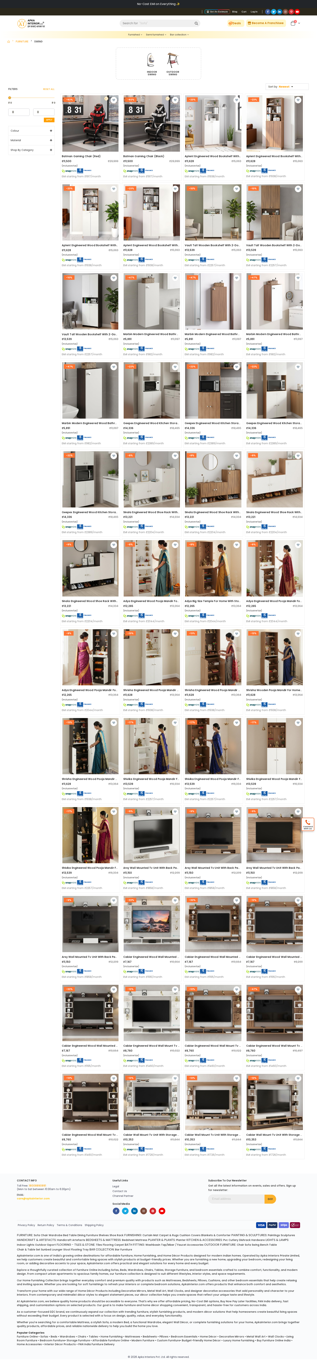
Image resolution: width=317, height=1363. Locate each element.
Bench (264, 1245)
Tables (93, 1336)
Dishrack (245, 1240)
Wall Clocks (276, 1336)
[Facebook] (268, 12)
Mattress (141, 1240)
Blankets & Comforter (216, 1235)
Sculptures (288, 1235)
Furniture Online (27, 1336)
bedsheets (189, 1280)
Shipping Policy (94, 1225)
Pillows (163, 1336)
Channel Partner (122, 1196)
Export (51, 1245)
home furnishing (145, 1255)
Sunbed (46, 1249)
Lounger (57, 1249)
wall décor (181, 1322)
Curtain (147, 1235)
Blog (234, 11)
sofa (105, 1322)
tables (158, 1270)
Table (73, 1235)
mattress (83, 1322)
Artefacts (78, 1240)
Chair (44, 1235)
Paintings (274, 1235)
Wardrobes (67, 1336)
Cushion (184, 1235)
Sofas (44, 1336)
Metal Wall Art (256, 1336)
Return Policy (46, 1225)
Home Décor (208, 1336)
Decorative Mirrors (231, 1336)
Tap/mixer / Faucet (173, 1245)
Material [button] (16, 140)
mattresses (173, 1280)
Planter (181, 1240)
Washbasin (152, 1245)
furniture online (86, 1270)
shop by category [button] (22, 150)
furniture (127, 1255)
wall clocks (175, 1291)
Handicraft (64, 1240)
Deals (237, 23)
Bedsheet (128, 1240)
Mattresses (132, 1336)
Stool (66, 1249)
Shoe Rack (116, 1235)
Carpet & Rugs (169, 1235)
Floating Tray (80, 1249)
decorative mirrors (133, 1291)
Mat (155, 1235)
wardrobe (154, 1322)
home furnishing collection (41, 1280)
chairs (148, 1270)
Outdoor (41, 1245)
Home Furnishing (112, 1336)
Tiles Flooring (105, 1245)
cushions (214, 1280)
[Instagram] (285, 12)
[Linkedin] (279, 12)
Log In (254, 11)
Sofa (37, 1235)
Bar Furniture (123, 1249)
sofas (115, 1270)
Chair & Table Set (28, 1249)
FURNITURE (22, 41)
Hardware (258, 1240)
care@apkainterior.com (33, 1198)
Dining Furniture (87, 1235)
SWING (38, 41)
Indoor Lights (25, 1245)
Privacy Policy (26, 1225)
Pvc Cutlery (230, 1240)
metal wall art (156, 1291)
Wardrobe (55, 1235)
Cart (244, 11)
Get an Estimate (218, 11)
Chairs (82, 1336)
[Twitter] (273, 12)
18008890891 (37, 1185)
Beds (54, 1336)
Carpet (119, 1245)
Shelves (104, 1235)
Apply (49, 119)
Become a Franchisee (267, 23)
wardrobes (135, 1270)
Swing (255, 1245)
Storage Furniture (78, 1340)
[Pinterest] (291, 12)
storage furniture (176, 1270)
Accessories (195, 1245)
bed (126, 1322)
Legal (115, 1186)
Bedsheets (150, 1336)
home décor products (178, 1255)
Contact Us (119, 1191)
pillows (202, 1280)
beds (123, 1270)
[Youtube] (297, 12)
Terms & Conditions (69, 1225)
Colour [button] (15, 131)
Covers (196, 1235)
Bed (65, 1235)
